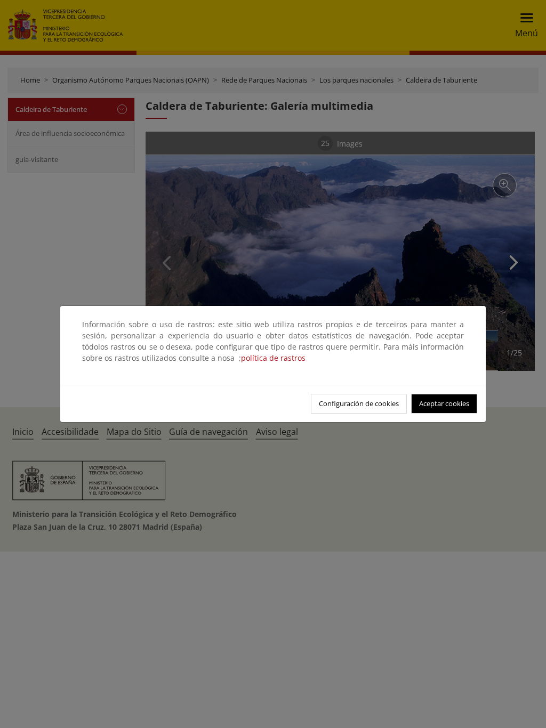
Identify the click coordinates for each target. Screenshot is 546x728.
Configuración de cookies (359, 403)
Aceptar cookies (444, 403)
